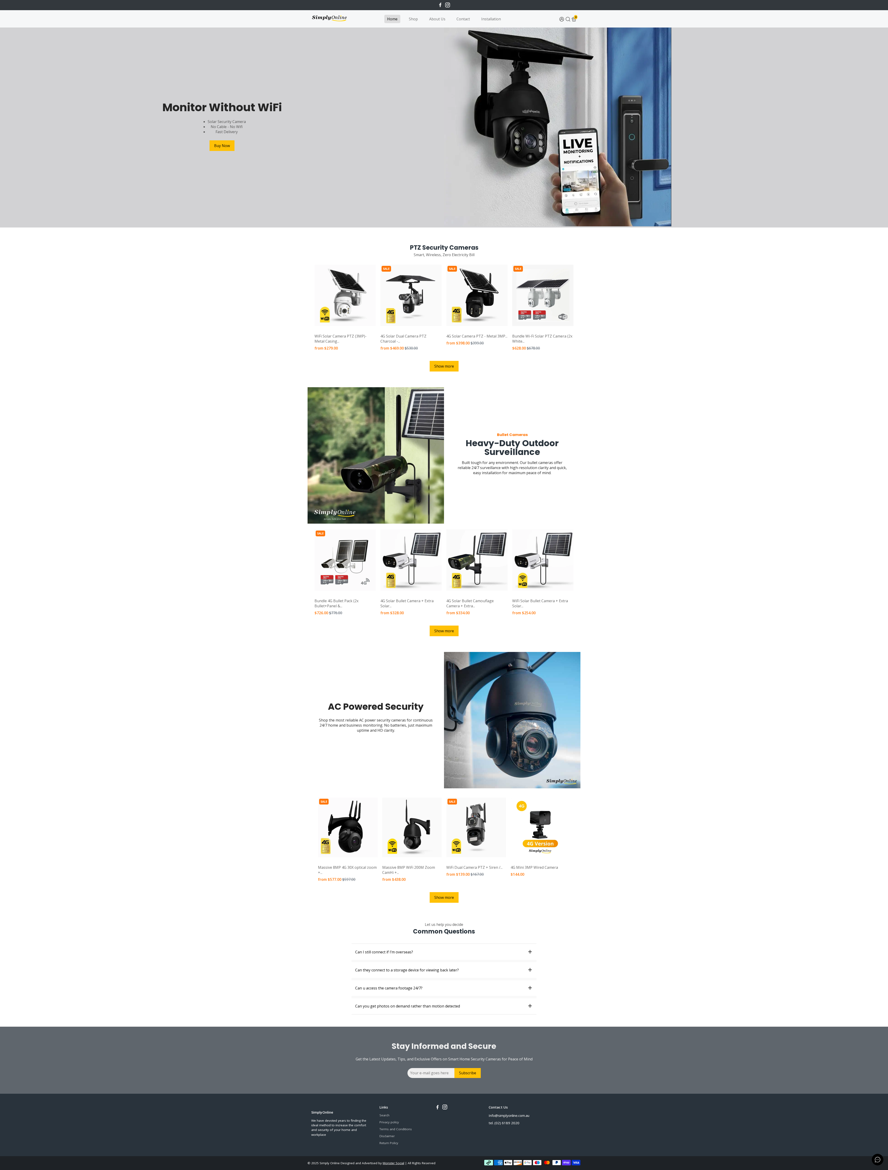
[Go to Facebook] (440, 5)
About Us (437, 18)
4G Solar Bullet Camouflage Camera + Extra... (470, 603)
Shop (413, 18)
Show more (444, 366)
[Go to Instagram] (447, 5)
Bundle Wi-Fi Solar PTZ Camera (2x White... (542, 339)
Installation (491, 18)
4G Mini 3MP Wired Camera (534, 867)
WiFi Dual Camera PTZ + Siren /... (474, 867)
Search (384, 1115)
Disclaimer (387, 1136)
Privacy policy (389, 1122)
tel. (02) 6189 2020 (504, 1123)
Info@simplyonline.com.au (509, 1115)
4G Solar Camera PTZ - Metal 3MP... (476, 336)
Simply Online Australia (330, 331)
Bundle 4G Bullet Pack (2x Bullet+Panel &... (336, 603)
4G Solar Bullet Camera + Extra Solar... (407, 603)
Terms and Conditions (395, 1129)
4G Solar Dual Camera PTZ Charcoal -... (403, 339)
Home (392, 18)
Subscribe (467, 1072)
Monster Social (393, 1163)
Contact (463, 18)
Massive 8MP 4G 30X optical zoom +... (347, 870)
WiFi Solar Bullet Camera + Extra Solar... (540, 603)
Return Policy (388, 1143)
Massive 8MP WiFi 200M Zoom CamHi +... (408, 870)
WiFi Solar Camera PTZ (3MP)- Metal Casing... (340, 339)
